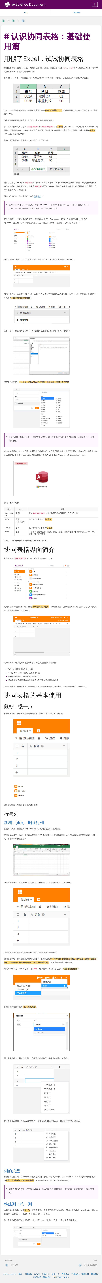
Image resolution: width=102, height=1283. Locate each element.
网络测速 (95, 1274)
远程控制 (85, 1274)
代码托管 (45, 1274)
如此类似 (37, 196)
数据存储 (75, 1274)
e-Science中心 (9, 1274)
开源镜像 (65, 1274)
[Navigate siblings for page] (18, 20)
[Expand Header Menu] (95, 4)
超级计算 (55, 1274)
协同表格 (28, 1274)
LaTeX (37, 1274)
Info (25, 12)
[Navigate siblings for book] (8, 20)
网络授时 (47, 1277)
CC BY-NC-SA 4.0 (61, 1277)
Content (76, 12)
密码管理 (37, 1277)
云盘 (20, 1274)
